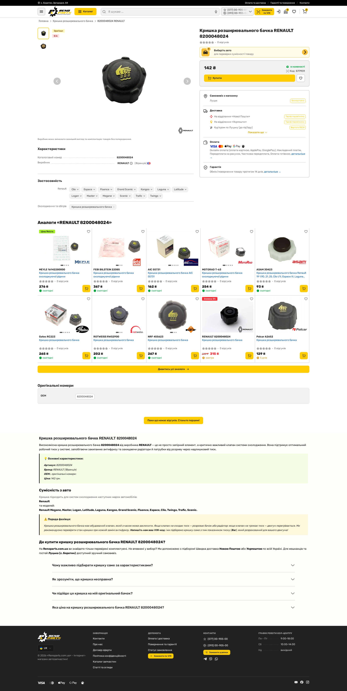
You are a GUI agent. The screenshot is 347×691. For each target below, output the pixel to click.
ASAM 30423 (264, 269)
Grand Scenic (125, 189)
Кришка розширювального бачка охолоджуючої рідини (59, 274)
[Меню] (41, 11)
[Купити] (86, 288)
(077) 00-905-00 (218, 638)
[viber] (211, 659)
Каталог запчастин (104, 661)
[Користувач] (278, 11)
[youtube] (296, 682)
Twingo (154, 195)
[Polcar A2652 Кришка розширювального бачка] (282, 315)
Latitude (179, 189)
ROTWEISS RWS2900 (106, 336)
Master (91, 195)
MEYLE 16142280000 (52, 269)
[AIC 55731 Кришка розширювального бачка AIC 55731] (173, 248)
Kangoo (145, 189)
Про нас (98, 644)
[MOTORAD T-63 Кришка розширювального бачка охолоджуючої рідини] (227, 248)
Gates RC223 (47, 336)
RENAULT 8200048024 (216, 336)
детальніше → (272, 171)
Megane (107, 195)
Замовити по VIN (162, 656)
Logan (75, 195)
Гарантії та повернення (283, 3)
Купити (217, 78)
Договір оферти (102, 650)
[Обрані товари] (294, 11)
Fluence (104, 189)
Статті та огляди (103, 667)
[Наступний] (187, 81)
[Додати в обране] (301, 78)
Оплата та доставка (255, 3)
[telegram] (205, 659)
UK (45, 648)
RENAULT (123, 163)
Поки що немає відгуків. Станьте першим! (173, 420)
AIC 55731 (154, 269)
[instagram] (307, 682)
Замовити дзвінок (218, 652)
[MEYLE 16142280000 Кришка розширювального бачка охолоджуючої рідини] (64, 248)
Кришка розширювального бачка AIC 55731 (170, 274)
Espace (88, 189)
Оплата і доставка (159, 638)
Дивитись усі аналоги (171, 369)
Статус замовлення (160, 650)
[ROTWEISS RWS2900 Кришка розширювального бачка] (119, 315)
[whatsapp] (216, 659)
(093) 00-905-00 (218, 645)
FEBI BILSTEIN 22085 (106, 269)
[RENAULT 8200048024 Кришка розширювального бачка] (227, 315)
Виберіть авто (222, 50)
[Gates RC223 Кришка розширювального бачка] (64, 315)
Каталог (88, 11)
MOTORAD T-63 (211, 269)
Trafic (139, 195)
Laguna (161, 189)
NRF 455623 (155, 336)
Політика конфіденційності (109, 655)
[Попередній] (57, 81)
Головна (43, 21)
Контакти (304, 3)
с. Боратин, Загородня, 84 (54, 3)
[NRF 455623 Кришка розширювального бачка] (173, 315)
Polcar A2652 (264, 336)
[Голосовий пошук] (216, 12)
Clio (74, 189)
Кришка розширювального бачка (73, 21)
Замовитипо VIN (267, 11)
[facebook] (302, 682)
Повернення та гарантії (162, 644)
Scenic (124, 195)
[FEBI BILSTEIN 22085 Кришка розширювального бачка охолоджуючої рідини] (119, 248)
